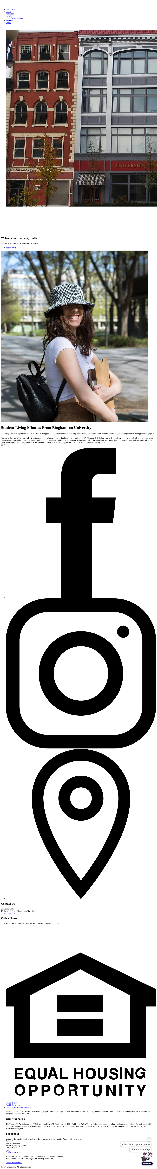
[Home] (11, 5)
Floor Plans (10, 9)
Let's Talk (9, 16)
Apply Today (11, 247)
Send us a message (13, 1152)
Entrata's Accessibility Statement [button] (18, 1107)
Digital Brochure (17, 18)
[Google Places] (81, 898)
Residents (9, 20)
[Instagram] (81, 748)
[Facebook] (81, 597)
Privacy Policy (11, 1103)
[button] (81, 1099)
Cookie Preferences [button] (13, 1105)
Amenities (10, 14)
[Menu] (2, 27)
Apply (8, 23)
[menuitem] (81, 9)
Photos (8, 12)
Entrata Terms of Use (14, 1163)
